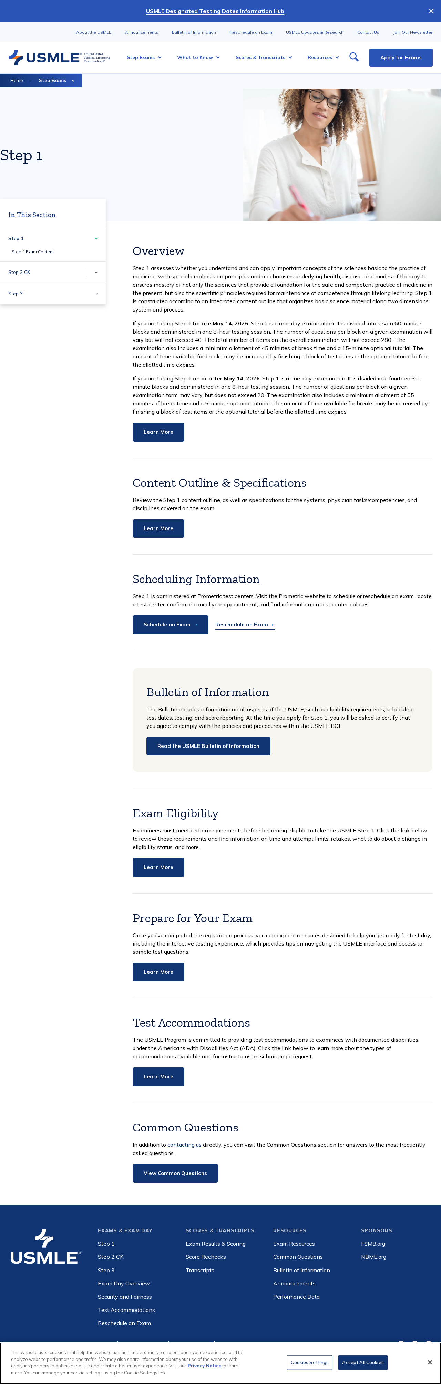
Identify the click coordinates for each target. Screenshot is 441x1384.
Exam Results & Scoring (216, 1243)
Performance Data (296, 1296)
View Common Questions (175, 1173)
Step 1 (15, 238)
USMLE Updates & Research (314, 32)
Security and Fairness (125, 1296)
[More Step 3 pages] (96, 293)
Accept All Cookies (362, 1362)
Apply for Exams (401, 57)
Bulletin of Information (194, 32)
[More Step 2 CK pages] (96, 272)
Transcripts (200, 1270)
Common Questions (298, 1256)
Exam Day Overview (124, 1283)
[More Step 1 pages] (96, 238)
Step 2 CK (19, 272)
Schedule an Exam (168, 624)
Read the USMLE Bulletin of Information (208, 746)
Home (16, 80)
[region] (220, 1363)
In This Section (32, 214)
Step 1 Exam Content (33, 251)
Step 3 (15, 293)
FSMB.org (373, 1243)
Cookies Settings (310, 1362)
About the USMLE (93, 32)
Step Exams (52, 80)
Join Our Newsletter (412, 32)
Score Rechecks (206, 1256)
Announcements (141, 32)
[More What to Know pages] (216, 57)
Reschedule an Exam (251, 32)
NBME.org (373, 1256)
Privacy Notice (204, 1365)
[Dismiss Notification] (431, 11)
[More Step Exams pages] (158, 57)
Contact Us (368, 32)
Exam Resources (294, 1243)
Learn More (158, 431)
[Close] (430, 1362)
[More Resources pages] (335, 57)
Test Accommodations (126, 1309)
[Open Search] (354, 57)
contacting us (184, 1144)
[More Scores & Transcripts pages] (288, 57)
